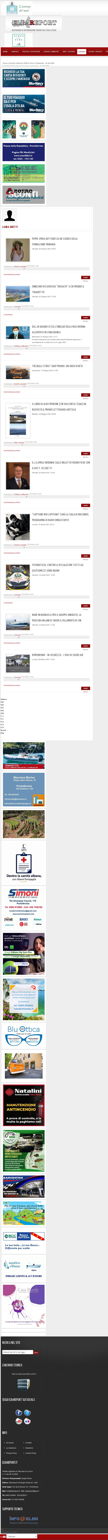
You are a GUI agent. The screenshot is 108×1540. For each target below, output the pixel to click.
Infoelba (13, 1532)
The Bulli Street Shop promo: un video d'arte (57, 366)
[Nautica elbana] (24, 1268)
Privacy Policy (11, 1453)
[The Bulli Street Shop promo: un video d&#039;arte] (18, 372)
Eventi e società (20, 266)
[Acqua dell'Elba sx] (18, 8)
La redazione (11, 1448)
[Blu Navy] (24, 78)
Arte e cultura (19, 442)
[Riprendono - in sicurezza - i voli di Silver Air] (18, 664)
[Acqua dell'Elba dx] (18, 40)
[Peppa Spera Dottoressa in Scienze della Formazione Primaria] (18, 250)
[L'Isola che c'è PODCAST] (24, 862)
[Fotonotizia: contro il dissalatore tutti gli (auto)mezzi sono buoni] (18, 577)
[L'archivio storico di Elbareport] (23, 1384)
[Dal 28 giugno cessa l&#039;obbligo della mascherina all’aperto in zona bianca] (18, 332)
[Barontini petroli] (24, 1186)
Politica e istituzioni (21, 346)
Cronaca (17, 306)
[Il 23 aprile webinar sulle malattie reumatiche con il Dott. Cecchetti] (18, 476)
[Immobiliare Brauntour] (24, 789)
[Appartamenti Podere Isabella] (24, 1305)
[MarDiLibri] (24, 152)
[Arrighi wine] (24, 824)
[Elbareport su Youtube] (19, 1421)
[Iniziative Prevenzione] (24, 1105)
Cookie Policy (31, 1453)
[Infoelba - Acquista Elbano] (24, 999)
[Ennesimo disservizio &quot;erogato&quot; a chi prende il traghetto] (18, 294)
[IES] (24, 953)
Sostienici (29, 1448)
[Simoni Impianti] (24, 908)
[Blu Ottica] (24, 1035)
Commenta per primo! (12, 274)
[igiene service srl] (24, 1150)
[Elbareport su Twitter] (27, 1413)
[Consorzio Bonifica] (24, 1213)
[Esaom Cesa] (24, 194)
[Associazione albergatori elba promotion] (24, 129)
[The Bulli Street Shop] (24, 1065)
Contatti (29, 1442)
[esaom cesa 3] (24, 755)
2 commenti (8, 314)
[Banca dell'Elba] (24, 1240)
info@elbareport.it (13, 1491)
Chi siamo (10, 1442)
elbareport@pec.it (32, 1491)
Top (2, 1529)
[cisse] (24, 173)
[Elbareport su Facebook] (19, 1413)
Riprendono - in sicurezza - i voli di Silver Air (57, 655)
